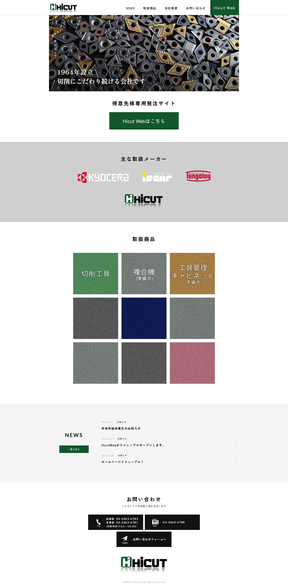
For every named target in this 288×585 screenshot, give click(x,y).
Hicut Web (224, 8)
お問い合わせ (196, 8)
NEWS (130, 8)
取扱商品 (149, 8)
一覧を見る (74, 449)
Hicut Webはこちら (144, 121)
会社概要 (171, 8)
